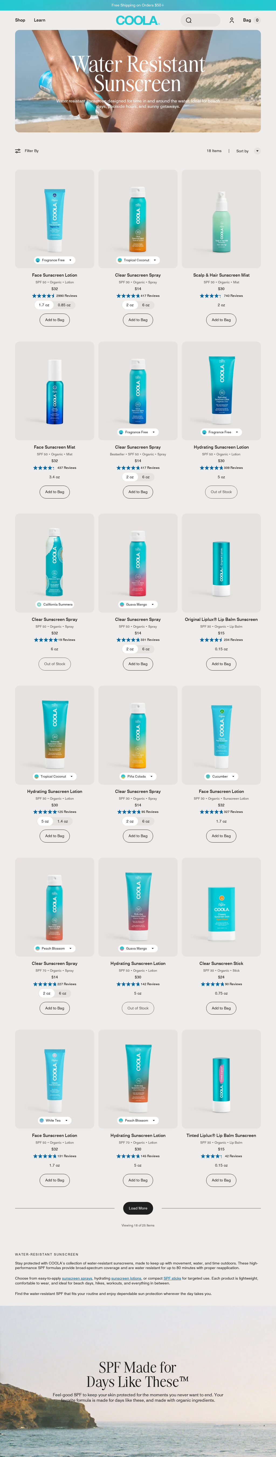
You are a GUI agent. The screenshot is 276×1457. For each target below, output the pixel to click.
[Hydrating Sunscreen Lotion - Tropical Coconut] (54, 735)
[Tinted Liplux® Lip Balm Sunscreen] (221, 1079)
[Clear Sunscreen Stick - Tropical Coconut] (221, 907)
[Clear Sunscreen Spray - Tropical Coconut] (137, 219)
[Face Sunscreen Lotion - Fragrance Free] (54, 219)
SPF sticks (172, 1278)
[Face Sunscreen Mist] (54, 391)
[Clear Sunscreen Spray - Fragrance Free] (137, 391)
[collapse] (257, 150)
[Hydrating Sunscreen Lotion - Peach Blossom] (137, 1079)
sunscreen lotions (126, 1278)
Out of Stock (221, 492)
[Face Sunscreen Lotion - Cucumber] (221, 735)
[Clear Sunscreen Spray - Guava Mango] (137, 563)
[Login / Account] (231, 20)
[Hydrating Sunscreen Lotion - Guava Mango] (137, 907)
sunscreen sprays (77, 1278)
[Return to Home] (138, 20)
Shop (20, 20)
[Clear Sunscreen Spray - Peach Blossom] (54, 907)
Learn (39, 20)
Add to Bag (54, 320)
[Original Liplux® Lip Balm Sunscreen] (221, 563)
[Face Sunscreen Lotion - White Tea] (54, 1079)
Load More (138, 1208)
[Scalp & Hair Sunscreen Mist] (221, 219)
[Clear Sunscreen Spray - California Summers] (54, 563)
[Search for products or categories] (188, 20)
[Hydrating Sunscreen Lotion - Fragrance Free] (221, 391)
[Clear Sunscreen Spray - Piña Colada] (137, 735)
